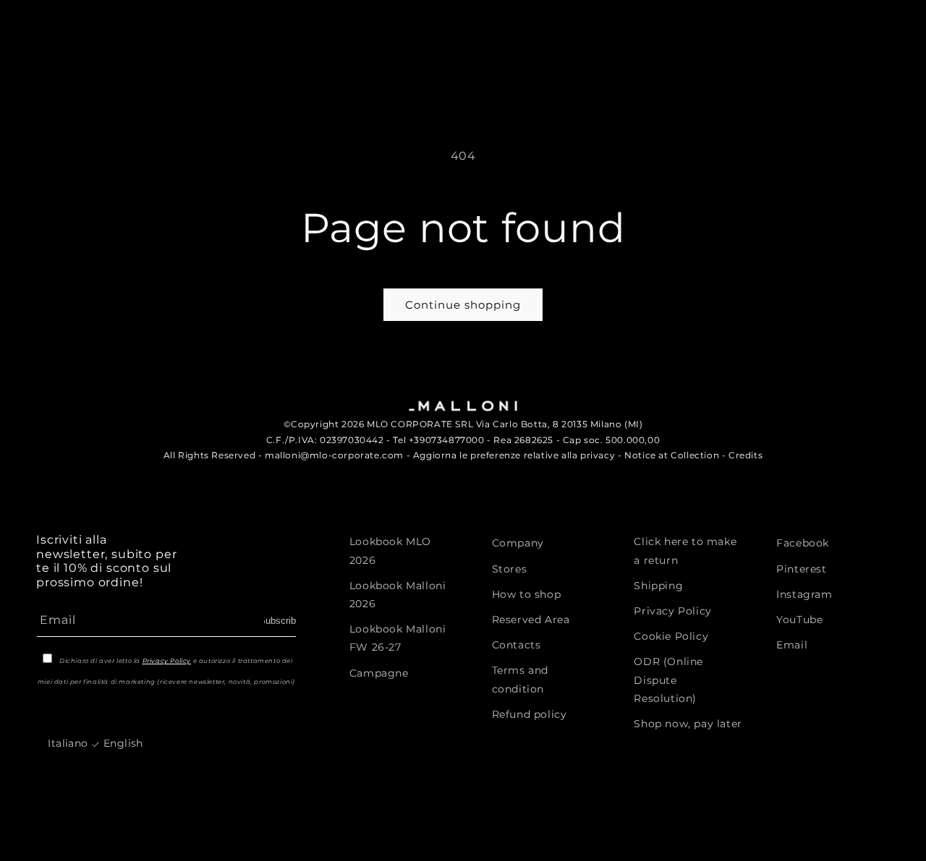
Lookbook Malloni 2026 (397, 593)
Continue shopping (463, 305)
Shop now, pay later (688, 722)
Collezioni (306, 71)
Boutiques (467, 71)
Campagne (379, 672)
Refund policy (529, 713)
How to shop (526, 593)
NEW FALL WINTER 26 (89, 71)
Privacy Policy (167, 660)
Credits (746, 455)
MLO (100, 21)
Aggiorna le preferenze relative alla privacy (514, 455)
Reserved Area (531, 618)
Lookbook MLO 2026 (390, 550)
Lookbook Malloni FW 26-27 (397, 637)
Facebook (802, 542)
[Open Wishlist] (852, 28)
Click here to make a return (685, 550)
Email (791, 644)
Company (518, 542)
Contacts (516, 644)
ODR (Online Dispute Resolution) (668, 679)
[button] (767, 28)
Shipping (658, 584)
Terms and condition (520, 679)
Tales (386, 71)
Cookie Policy (671, 635)
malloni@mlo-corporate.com (334, 455)
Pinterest (801, 568)
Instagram (804, 593)
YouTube (799, 618)
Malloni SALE (207, 71)
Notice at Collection (671, 455)
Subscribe (280, 619)
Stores (509, 568)
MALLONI (59, 21)
